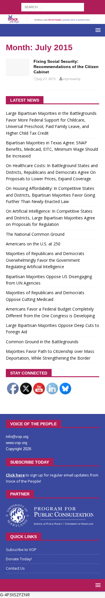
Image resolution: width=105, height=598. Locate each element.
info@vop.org (17, 436)
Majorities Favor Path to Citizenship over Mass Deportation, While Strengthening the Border (50, 354)
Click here (15, 475)
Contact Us (15, 568)
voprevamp (71, 79)
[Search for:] (52, 6)
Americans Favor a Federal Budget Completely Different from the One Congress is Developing (50, 312)
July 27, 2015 (46, 79)
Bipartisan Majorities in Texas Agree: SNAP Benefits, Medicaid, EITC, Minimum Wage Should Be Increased (52, 149)
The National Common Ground (35, 234)
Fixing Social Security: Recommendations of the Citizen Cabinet (66, 66)
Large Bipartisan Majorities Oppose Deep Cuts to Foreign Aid (52, 328)
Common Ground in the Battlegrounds (42, 341)
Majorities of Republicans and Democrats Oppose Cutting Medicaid (45, 296)
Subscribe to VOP (21, 549)
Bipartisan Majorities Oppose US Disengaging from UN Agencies (49, 280)
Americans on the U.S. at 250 (33, 244)
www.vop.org (16, 443)
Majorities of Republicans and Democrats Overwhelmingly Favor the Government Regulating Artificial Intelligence (45, 260)
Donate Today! (19, 558)
